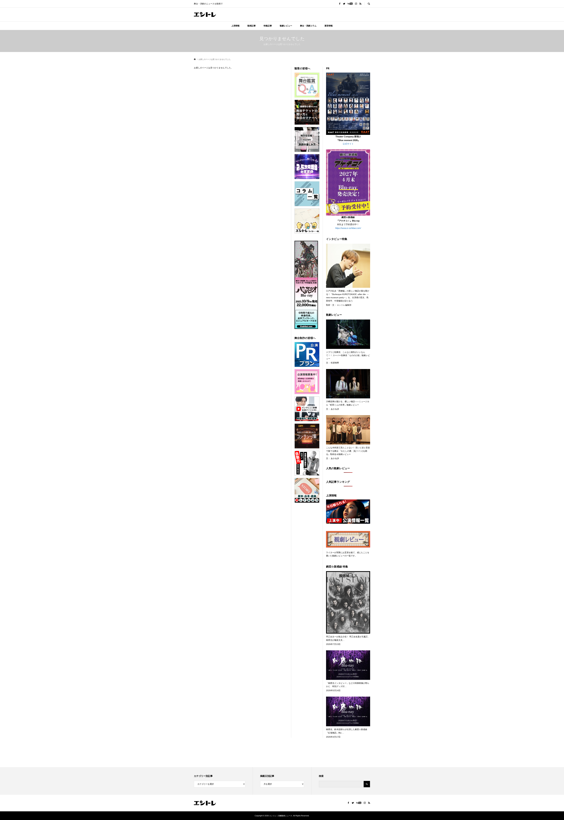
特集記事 (268, 26)
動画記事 (251, 26)
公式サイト (348, 143)
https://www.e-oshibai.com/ (348, 228)
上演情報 (235, 26)
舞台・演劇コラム (308, 26)
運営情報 (328, 26)
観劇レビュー (286, 26)
